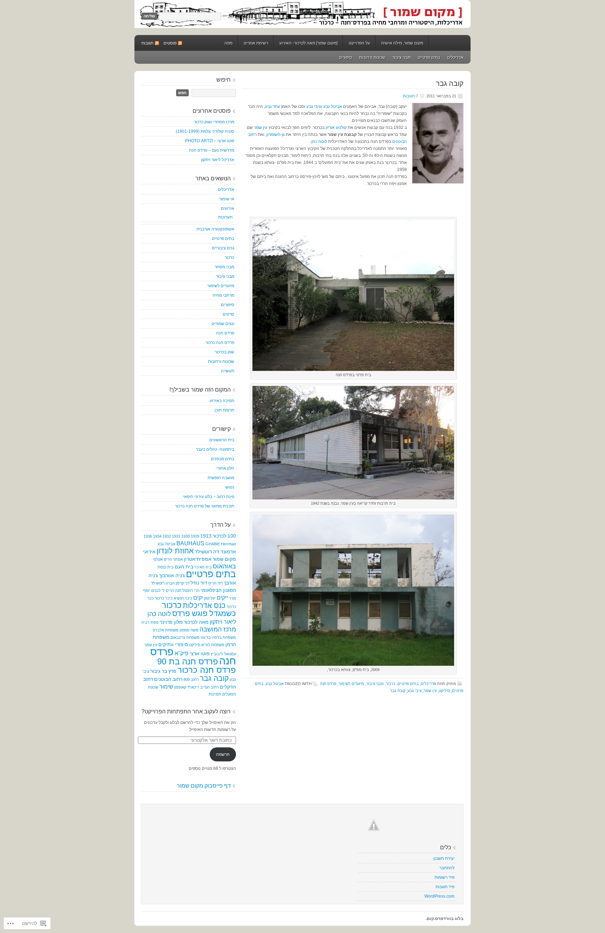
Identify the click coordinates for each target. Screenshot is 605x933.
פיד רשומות (444, 877)
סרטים (228, 314)
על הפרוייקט (359, 43)
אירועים (227, 208)
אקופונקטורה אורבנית (215, 229)
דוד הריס (215, 583)
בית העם (184, 566)
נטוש (229, 487)
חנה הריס (173, 590)
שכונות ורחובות (372, 57)
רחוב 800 (191, 679)
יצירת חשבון (443, 858)
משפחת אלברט (166, 630)
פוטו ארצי (199, 653)
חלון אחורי (225, 468)
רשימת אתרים (256, 43)
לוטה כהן (319, 141)
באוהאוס (224, 566)
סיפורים (345, 57)
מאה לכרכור (196, 622)
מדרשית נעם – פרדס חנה (211, 150)
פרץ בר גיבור (163, 671)
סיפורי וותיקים (173, 644)
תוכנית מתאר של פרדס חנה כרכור (204, 506)
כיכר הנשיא (183, 598)
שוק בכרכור (224, 352)
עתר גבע (272, 106)
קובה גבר (450, 83)
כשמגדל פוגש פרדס (204, 613)
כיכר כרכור (164, 598)
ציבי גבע (313, 106)
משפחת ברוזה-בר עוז (218, 637)
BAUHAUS (190, 543)
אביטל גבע (332, 106)
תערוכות (225, 217)
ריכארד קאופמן (186, 687)
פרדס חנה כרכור (220, 342)
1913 (205, 536)
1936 (148, 536)
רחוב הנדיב (209, 687)
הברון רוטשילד (163, 583)
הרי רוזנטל (191, 590)
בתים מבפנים (222, 458)
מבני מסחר (224, 266)
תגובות (147, 43)
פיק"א (181, 653)
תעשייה (227, 370)
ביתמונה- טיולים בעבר (215, 449)
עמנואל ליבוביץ (223, 654)
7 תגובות (410, 96)
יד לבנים (158, 590)
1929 (195, 536)
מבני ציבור (401, 57)
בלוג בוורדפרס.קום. (445, 918)
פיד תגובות (445, 886)
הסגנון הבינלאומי (218, 590)
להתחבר (446, 867)
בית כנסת (166, 567)
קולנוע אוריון (336, 127)
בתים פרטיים (429, 57)
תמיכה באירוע (222, 400)
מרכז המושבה (218, 629)
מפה (228, 43)
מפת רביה (150, 622)
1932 (166, 536)
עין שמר (260, 127)
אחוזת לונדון (175, 551)
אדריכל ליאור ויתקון (217, 159)
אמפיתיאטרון (197, 559)
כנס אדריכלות (204, 605)
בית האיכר (203, 567)
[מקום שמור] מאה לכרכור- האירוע (308, 43)
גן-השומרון (275, 134)
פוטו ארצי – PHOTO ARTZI (209, 140)
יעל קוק (210, 598)
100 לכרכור (224, 536)
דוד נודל (198, 583)
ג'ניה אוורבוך (172, 575)
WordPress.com (439, 896)
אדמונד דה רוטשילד (215, 551)
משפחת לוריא (212, 645)
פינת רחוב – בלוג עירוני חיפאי (208, 496)
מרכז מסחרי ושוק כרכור (214, 121)
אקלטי (158, 559)
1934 (157, 536)
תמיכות (215, 694)
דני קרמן (182, 583)
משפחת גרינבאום (185, 637)
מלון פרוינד (171, 622)
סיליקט (444, 691)
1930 (185, 536)
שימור (166, 686)
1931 (176, 536)
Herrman (228, 544)
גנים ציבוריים (223, 248)
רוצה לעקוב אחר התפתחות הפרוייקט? (186, 711)
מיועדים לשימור (351, 684)
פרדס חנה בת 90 (187, 661)
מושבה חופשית (221, 477)
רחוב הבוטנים (168, 679)
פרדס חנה (328, 684)
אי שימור (226, 198)
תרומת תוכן (224, 410)
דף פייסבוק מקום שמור (204, 786)
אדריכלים (455, 57)
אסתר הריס (173, 559)
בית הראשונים (221, 439)
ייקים (222, 597)
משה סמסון (189, 630)
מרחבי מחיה (223, 295)
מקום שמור (302, 14)
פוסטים (170, 43)
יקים (198, 597)
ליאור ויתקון (223, 621)
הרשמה (223, 754)
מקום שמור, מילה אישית (402, 43)
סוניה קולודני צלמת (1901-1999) (205, 131)
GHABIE (213, 544)
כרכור (390, 684)
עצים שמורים (222, 323)
